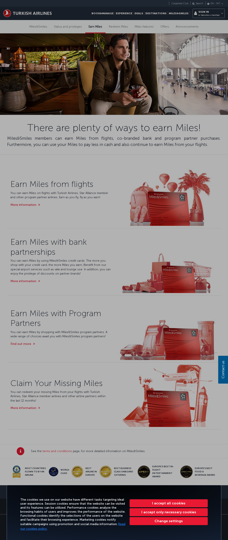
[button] (169, 521)
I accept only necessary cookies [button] (168, 512)
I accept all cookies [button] (168, 503)
